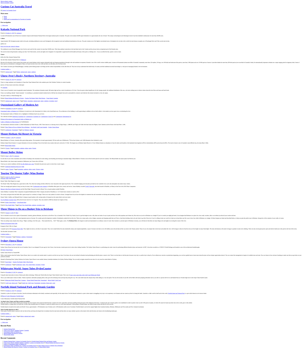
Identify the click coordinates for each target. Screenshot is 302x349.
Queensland (15, 130)
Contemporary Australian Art (33, 116)
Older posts (4, 25)
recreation (51, 101)
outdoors (33, 72)
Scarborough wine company (40, 186)
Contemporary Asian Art (47, 116)
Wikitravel (23, 59)
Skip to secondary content (7, 2)
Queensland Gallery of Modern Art (19, 104)
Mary (17, 212)
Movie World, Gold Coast (54, 280)
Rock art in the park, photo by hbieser (10, 46)
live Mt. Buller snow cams (27, 164)
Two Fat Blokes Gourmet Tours (8, 199)
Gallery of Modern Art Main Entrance (10, 122)
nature (29, 72)
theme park (14, 283)
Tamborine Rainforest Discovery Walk (14, 166)
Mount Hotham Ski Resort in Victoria (14, 98)
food (20, 205)
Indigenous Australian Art (18, 116)
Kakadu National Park (13, 29)
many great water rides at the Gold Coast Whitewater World (85, 275)
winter (42, 169)
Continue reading (6, 69)
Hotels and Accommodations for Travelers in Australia (17, 19)
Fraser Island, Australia (52, 98)
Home (5, 16)
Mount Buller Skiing (10, 145)
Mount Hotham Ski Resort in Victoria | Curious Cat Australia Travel (20, 347)
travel (17, 101)
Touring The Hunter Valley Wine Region (35, 98)
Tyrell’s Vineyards (89, 186)
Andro (5, 344)
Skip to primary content (6, 1)
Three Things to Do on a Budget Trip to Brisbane (17, 127)
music (23, 264)
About (5, 18)
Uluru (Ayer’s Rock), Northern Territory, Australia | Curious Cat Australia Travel (24, 342)
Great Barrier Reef (21, 202)
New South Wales (10, 205)
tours (43, 205)
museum (32, 130)
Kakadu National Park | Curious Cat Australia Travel (17, 341)
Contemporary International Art (63, 116)
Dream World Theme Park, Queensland (37, 280)
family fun (24, 283)
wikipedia (4, 87)
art (23, 130)
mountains (30, 101)
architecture (8, 130)
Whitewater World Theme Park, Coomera (15, 280)
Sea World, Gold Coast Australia (39, 127)
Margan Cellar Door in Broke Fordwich (10, 189)
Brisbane (27, 130)
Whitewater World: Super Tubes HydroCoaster (26, 268)
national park (9, 72)
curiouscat (18, 33)
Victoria (7, 148)
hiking (18, 72)
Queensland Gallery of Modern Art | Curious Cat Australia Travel (20, 345)
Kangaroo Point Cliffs (17, 228)
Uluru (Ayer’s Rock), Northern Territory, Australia (28, 75)
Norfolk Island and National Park (176, 293)
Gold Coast (8, 283)
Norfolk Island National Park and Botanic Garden (28, 286)
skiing (26, 148)
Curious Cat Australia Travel (16, 6)
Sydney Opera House (53, 127)
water (53, 283)
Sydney (43, 264)
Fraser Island (8, 262)
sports (30, 148)
